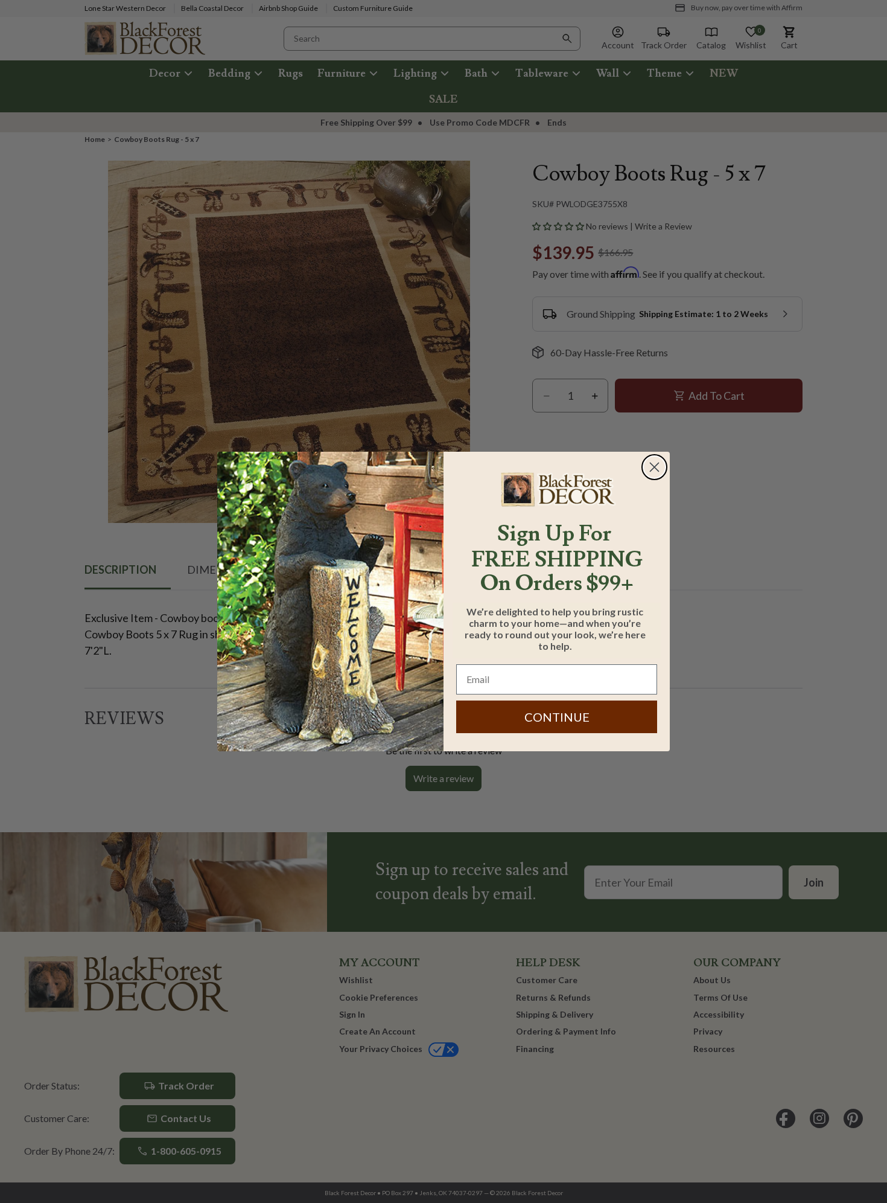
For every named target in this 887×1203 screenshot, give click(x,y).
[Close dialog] (654, 467)
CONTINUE (557, 717)
